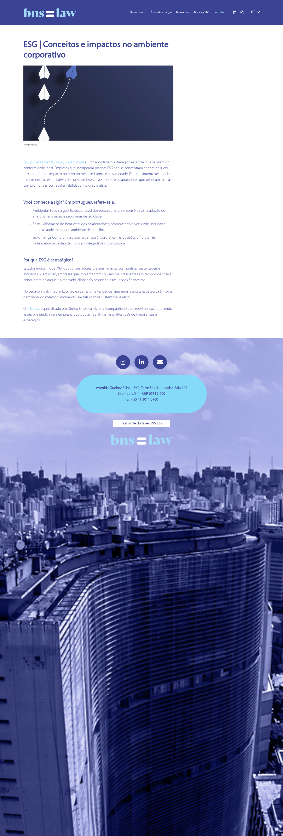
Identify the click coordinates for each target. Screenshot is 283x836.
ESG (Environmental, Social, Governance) (53, 162)
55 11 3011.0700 (145, 400)
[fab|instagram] (123, 362)
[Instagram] (242, 12)
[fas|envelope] (160, 362)
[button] (255, 12)
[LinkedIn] (234, 12)
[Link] (50, 12)
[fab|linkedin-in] (141, 362)
